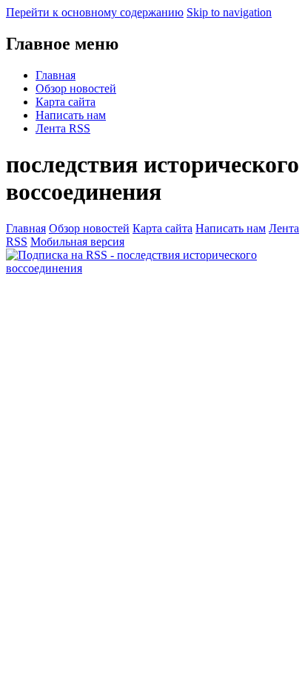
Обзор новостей (76, 88)
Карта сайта (65, 101)
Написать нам (71, 115)
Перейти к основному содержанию (95, 12)
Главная (56, 75)
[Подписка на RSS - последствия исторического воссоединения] (152, 268)
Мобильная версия (77, 241)
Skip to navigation (229, 12)
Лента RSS (63, 128)
